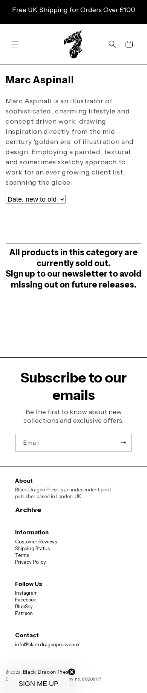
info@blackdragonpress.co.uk (47, 644)
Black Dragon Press (47, 672)
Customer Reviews (36, 541)
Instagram (26, 593)
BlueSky (24, 606)
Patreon (24, 613)
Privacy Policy (30, 562)
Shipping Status (32, 548)
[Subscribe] (123, 442)
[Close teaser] (71, 672)
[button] (15, 44)
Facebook (25, 600)
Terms (22, 555)
